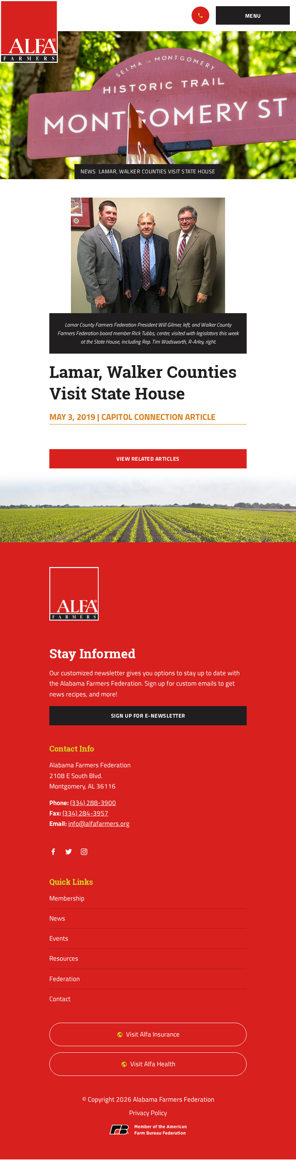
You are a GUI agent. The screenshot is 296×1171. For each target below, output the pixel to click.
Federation (64, 979)
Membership (66, 898)
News (88, 171)
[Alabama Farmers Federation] (74, 594)
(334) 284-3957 (85, 813)
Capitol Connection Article (158, 416)
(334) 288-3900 (200, 15)
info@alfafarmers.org (99, 824)
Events (58, 938)
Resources (63, 958)
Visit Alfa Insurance (153, 1034)
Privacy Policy (148, 1113)
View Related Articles (148, 459)
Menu (253, 16)
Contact (60, 999)
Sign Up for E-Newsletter (148, 715)
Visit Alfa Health (152, 1064)
